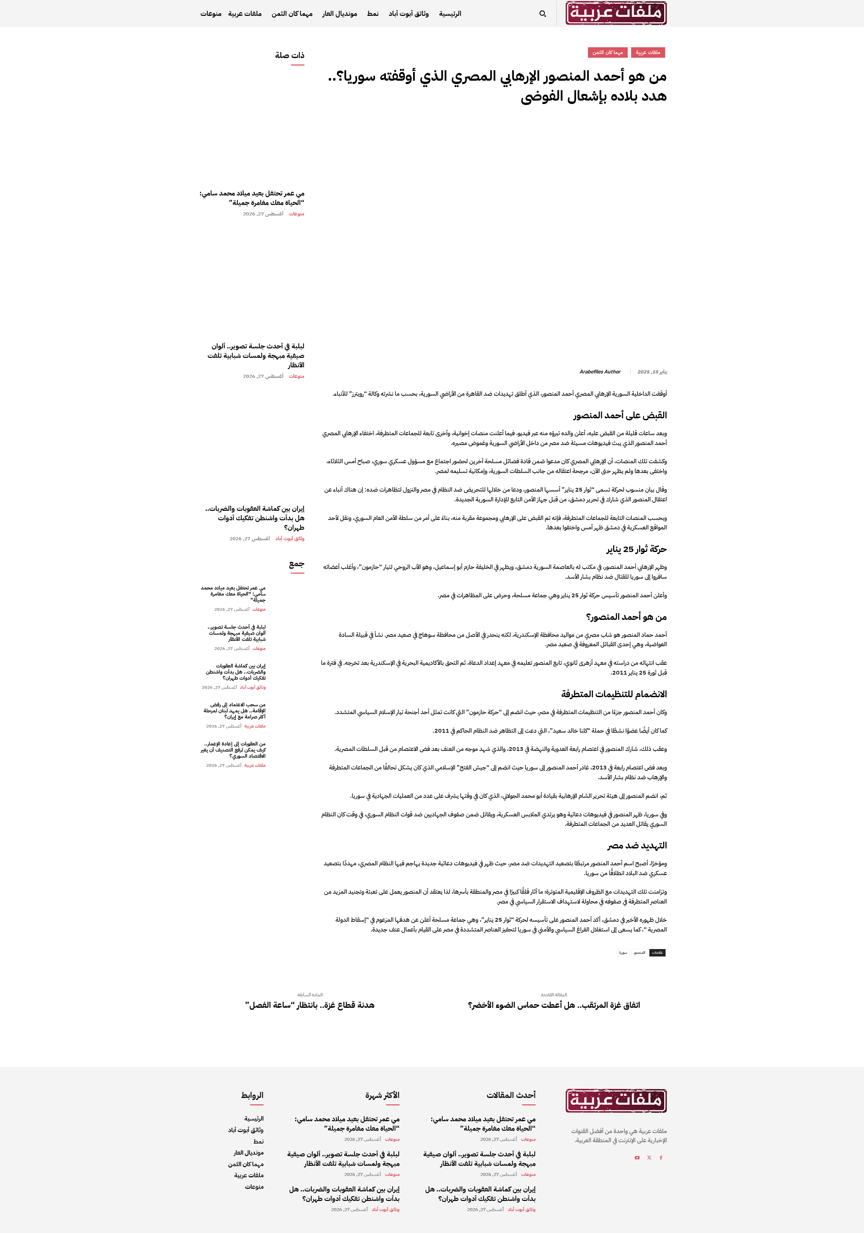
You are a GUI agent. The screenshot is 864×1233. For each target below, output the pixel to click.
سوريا (623, 952)
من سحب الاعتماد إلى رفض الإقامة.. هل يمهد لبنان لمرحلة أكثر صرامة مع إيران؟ (235, 710)
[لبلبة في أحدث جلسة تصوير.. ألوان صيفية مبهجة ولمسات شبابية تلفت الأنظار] (250, 281)
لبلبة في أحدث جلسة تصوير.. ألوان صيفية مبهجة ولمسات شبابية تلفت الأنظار (256, 355)
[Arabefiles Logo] (616, 13)
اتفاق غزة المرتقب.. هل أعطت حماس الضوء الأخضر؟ (554, 1005)
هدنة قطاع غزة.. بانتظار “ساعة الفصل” (310, 1005)
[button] (542, 13)
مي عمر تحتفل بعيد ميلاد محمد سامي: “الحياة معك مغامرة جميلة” (251, 198)
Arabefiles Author (599, 372)
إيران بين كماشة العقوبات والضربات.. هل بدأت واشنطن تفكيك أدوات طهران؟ (254, 517)
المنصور (639, 952)
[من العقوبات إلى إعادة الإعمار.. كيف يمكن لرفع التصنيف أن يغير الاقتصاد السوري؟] (288, 754)
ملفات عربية (255, 726)
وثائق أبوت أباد (289, 538)
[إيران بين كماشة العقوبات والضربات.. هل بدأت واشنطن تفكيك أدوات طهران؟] (250, 443)
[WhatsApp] (613, 126)
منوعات (296, 214)
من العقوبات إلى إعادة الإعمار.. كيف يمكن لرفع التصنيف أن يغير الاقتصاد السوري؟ (233, 750)
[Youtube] (637, 1159)
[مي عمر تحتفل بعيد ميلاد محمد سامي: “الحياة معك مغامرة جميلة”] (250, 128)
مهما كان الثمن (608, 52)
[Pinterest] (629, 126)
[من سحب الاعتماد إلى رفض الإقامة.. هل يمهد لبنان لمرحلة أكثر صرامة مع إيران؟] (288, 715)
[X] (644, 126)
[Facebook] (660, 126)
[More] (598, 126)
